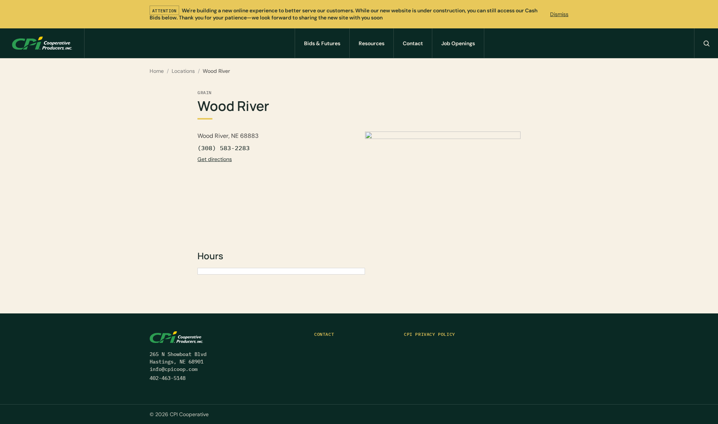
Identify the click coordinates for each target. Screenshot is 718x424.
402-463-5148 (167, 378)
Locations (183, 71)
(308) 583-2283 (223, 148)
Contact (324, 334)
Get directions (214, 159)
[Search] (706, 43)
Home (157, 71)
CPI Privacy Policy (429, 334)
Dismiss (559, 14)
